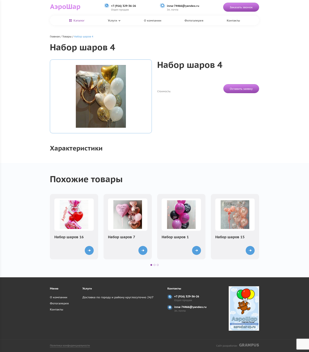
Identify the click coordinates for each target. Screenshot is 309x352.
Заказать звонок (241, 7)
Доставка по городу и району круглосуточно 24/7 (118, 297)
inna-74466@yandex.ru (183, 6)
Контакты (233, 20)
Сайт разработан (237, 345)
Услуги (112, 20)
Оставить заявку (241, 88)
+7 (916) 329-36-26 (123, 6)
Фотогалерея (194, 20)
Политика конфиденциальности (70, 345)
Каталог (79, 20)
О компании (152, 20)
